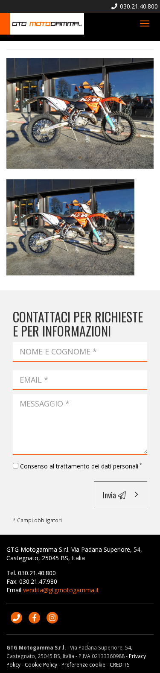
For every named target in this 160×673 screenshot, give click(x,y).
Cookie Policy (41, 664)
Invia (110, 494)
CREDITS (120, 664)
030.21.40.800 (138, 6)
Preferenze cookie (83, 664)
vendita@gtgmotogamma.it (61, 590)
